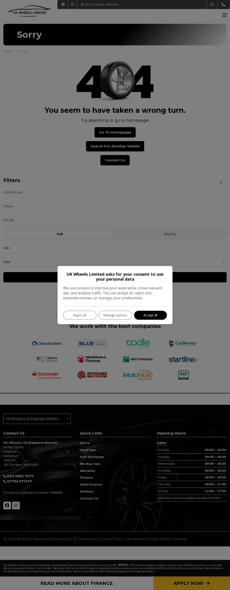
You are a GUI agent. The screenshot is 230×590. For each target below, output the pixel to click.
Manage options (115, 315)
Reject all (79, 315)
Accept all (150, 315)
